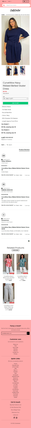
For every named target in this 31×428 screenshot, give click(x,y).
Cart (26, 1)
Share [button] (21, 175)
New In (15, 370)
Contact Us (15, 352)
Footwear (15, 394)
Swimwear (15, 391)
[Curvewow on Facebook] (14, 417)
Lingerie (15, 387)
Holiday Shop (15, 392)
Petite (15, 397)
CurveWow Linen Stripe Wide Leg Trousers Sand (8, 307)
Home (3, 14)
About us (15, 344)
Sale (15, 368)
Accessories (15, 389)
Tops (15, 373)
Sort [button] (2, 144)
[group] (15, 138)
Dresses (15, 371)
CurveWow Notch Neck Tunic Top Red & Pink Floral (8, 278)
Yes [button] (14, 175)
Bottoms (15, 378)
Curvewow (17, 423)
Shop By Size (15, 365)
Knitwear (15, 395)
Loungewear (15, 383)
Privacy (15, 354)
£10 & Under (15, 367)
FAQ (15, 346)
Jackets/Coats (15, 376)
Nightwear (15, 379)
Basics (15, 381)
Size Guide (15, 347)
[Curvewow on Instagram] (16, 417)
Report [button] (17, 175)
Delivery (15, 349)
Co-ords (15, 384)
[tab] (24, 150)
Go (28, 333)
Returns (15, 350)
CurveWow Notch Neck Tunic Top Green (22, 278)
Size (4, 96)
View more (15, 250)
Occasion (15, 386)
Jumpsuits (15, 375)
